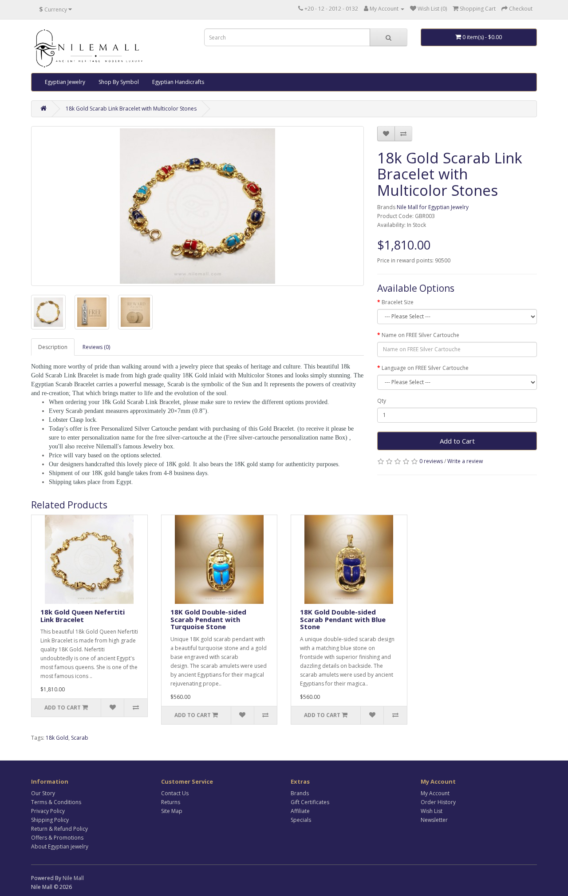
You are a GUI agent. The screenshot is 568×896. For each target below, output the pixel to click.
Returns (170, 802)
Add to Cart (457, 440)
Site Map (171, 811)
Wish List (431, 811)
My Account (435, 793)
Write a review (465, 461)
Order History (438, 802)
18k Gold (57, 737)
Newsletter (434, 820)
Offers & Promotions (57, 837)
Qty (381, 400)
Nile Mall (73, 878)
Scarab (79, 737)
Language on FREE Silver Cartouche (425, 368)
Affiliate (300, 811)
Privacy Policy (48, 811)
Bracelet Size (398, 302)
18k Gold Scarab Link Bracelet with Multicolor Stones (131, 108)
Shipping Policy (50, 820)
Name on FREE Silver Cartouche (420, 335)
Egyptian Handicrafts (178, 82)
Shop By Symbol (119, 82)
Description (52, 347)
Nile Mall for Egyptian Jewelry (433, 207)
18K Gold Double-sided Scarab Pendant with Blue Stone (343, 619)
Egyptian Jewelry (65, 82)
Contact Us (175, 793)
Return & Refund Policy (59, 829)
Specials (301, 820)
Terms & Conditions (56, 802)
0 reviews (431, 461)
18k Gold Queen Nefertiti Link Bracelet (82, 615)
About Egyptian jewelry (59, 846)
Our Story (43, 793)
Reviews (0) (96, 347)
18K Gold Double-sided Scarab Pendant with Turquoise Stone (208, 619)
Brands (300, 793)
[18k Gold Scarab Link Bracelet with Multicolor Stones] (197, 206)
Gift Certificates (310, 802)
